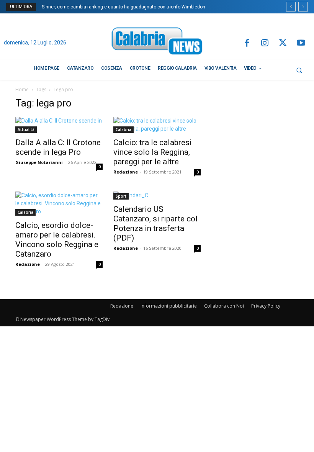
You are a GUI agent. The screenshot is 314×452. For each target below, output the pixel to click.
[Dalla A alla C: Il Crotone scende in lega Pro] (59, 125)
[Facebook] (246, 43)
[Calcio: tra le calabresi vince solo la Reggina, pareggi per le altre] (157, 125)
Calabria (123, 129)
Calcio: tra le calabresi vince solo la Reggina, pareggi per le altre (152, 152)
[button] (299, 70)
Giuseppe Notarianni (39, 162)
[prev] (291, 6)
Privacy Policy (265, 306)
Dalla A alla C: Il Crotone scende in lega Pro (58, 147)
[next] (303, 6)
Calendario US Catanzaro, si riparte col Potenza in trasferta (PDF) (155, 223)
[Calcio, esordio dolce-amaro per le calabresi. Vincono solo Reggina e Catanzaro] (59, 204)
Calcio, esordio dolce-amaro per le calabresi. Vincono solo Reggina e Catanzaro (56, 240)
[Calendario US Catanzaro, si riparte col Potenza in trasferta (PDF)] (157, 196)
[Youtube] (301, 43)
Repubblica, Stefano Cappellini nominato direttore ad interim (110, 7)
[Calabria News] (156, 42)
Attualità (26, 129)
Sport (121, 196)
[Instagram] (265, 43)
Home (22, 89)
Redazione (125, 172)
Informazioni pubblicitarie (169, 306)
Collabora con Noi (224, 306)
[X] (283, 43)
